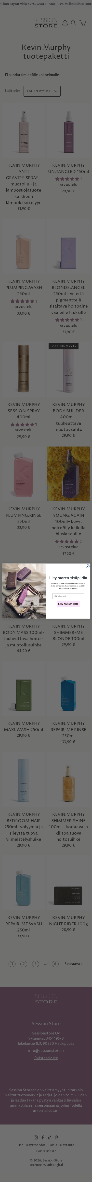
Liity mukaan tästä (68, 604)
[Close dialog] (87, 566)
